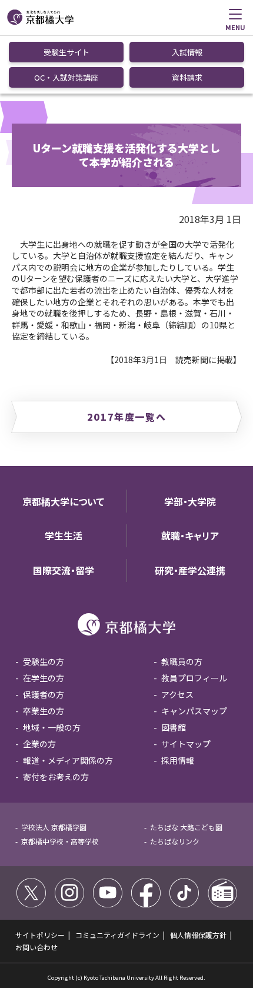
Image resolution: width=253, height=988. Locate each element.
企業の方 (39, 744)
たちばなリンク (174, 841)
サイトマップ (186, 744)
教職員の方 (181, 661)
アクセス (177, 694)
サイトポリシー (40, 935)
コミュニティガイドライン (117, 935)
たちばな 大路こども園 (186, 827)
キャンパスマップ (194, 711)
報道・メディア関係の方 (68, 760)
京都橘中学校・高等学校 (60, 841)
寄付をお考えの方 (56, 777)
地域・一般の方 (52, 727)
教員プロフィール (194, 678)
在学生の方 (43, 678)
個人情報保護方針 (198, 935)
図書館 (173, 727)
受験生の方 (43, 661)
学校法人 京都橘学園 (53, 827)
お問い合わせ (36, 947)
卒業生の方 (43, 711)
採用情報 (177, 760)
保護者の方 (43, 694)
